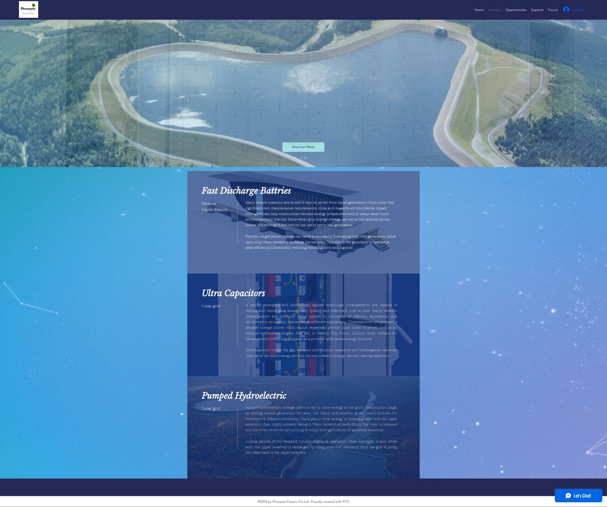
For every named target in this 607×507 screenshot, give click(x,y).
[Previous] (26, 93)
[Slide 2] (301, 157)
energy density (346, 356)
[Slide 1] (305, 157)
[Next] (581, 93)
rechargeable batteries (377, 350)
